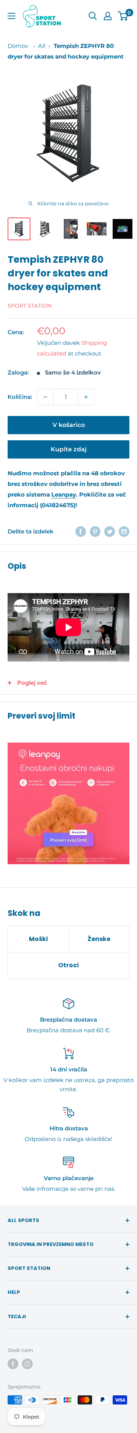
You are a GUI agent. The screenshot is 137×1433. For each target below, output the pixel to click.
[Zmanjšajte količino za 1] (45, 397)
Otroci (68, 965)
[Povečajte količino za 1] (86, 397)
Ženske (99, 939)
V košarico (69, 424)
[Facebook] (13, 1363)
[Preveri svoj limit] (68, 803)
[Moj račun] (108, 16)
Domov (18, 45)
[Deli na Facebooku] (80, 531)
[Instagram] (27, 1363)
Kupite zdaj (69, 449)
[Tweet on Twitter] (109, 531)
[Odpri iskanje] (93, 16)
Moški (38, 939)
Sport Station (29, 305)
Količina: (20, 396)
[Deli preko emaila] (124, 531)
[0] (123, 16)
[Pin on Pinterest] (95, 531)
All (41, 45)
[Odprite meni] (11, 16)
